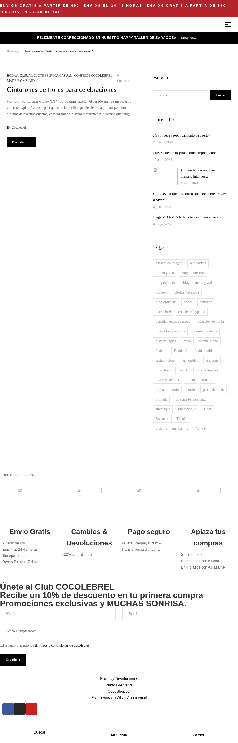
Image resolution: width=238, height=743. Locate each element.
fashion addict (205, 351)
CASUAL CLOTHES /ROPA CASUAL (46, 75)
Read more (19, 142)
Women (202, 428)
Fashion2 (180, 351)
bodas (188, 302)
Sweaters (162, 419)
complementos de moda (173, 321)
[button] (191, 38)
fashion (161, 351)
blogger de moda (186, 292)
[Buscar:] (180, 95)
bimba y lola (165, 273)
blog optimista (166, 302)
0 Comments (124, 78)
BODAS (12, 75)
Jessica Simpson (208, 370)
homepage (13, 51)
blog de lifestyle (193, 273)
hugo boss (163, 370)
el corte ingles (166, 341)
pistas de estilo (213, 390)
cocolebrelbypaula (191, 312)
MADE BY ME (17, 80)
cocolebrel (19, 127)
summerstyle (187, 409)
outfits (190, 390)
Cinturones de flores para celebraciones (61, 89)
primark (161, 399)
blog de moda (166, 283)
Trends (181, 419)
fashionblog (189, 360)
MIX (32, 80)
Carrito (198, 735)
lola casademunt (167, 380)
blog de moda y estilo (199, 283)
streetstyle (163, 409)
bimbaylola (198, 263)
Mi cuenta (119, 735)
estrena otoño (208, 341)
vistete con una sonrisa (172, 428)
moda (160, 390)
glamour (212, 360)
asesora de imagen (169, 263)
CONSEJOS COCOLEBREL (93, 75)
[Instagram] (20, 709)
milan (191, 380)
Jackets (183, 370)
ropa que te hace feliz (190, 399)
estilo (187, 341)
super (207, 409)
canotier (206, 302)
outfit (175, 390)
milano (207, 380)
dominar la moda (204, 331)
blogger (161, 292)
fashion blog (165, 360)
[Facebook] (8, 709)
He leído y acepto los (46, 645)
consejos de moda (211, 321)
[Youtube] (31, 709)
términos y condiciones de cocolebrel (62, 645)
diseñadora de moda (170, 331)
